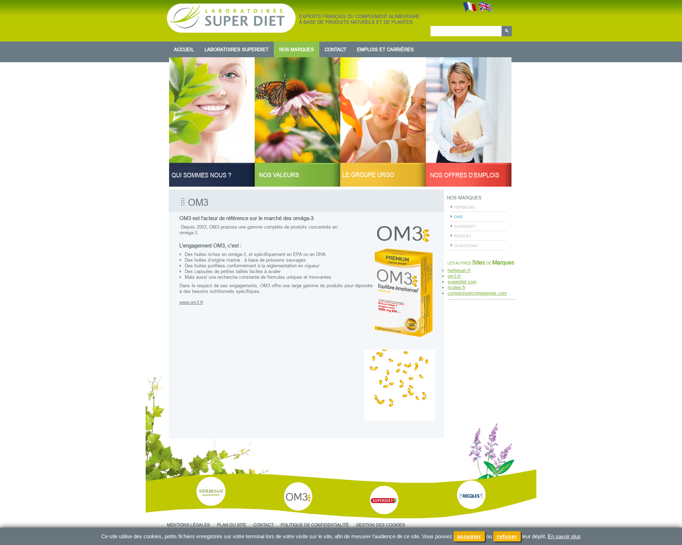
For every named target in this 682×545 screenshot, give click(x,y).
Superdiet (465, 226)
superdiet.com (462, 281)
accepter (469, 536)
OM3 (458, 216)
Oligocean (465, 245)
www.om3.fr (191, 302)
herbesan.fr (459, 270)
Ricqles (462, 236)
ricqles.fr (456, 287)
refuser (507, 536)
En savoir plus (564, 536)
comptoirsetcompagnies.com (477, 293)
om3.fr (454, 276)
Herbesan (464, 207)
